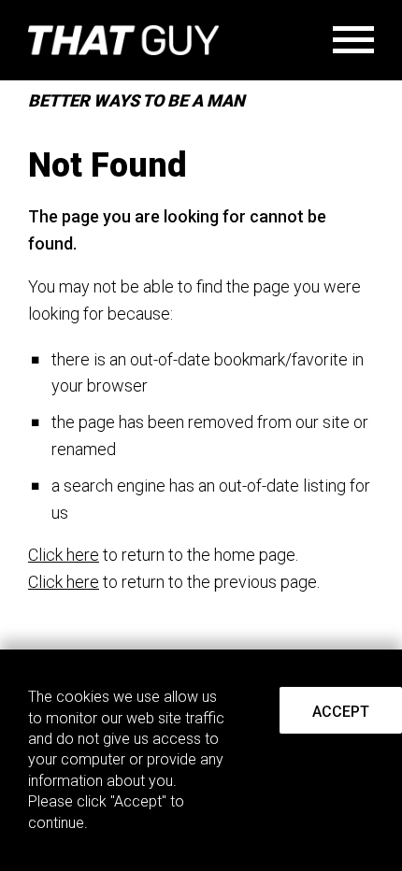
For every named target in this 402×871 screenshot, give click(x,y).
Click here (63, 554)
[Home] (123, 40)
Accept (340, 712)
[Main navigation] (353, 44)
